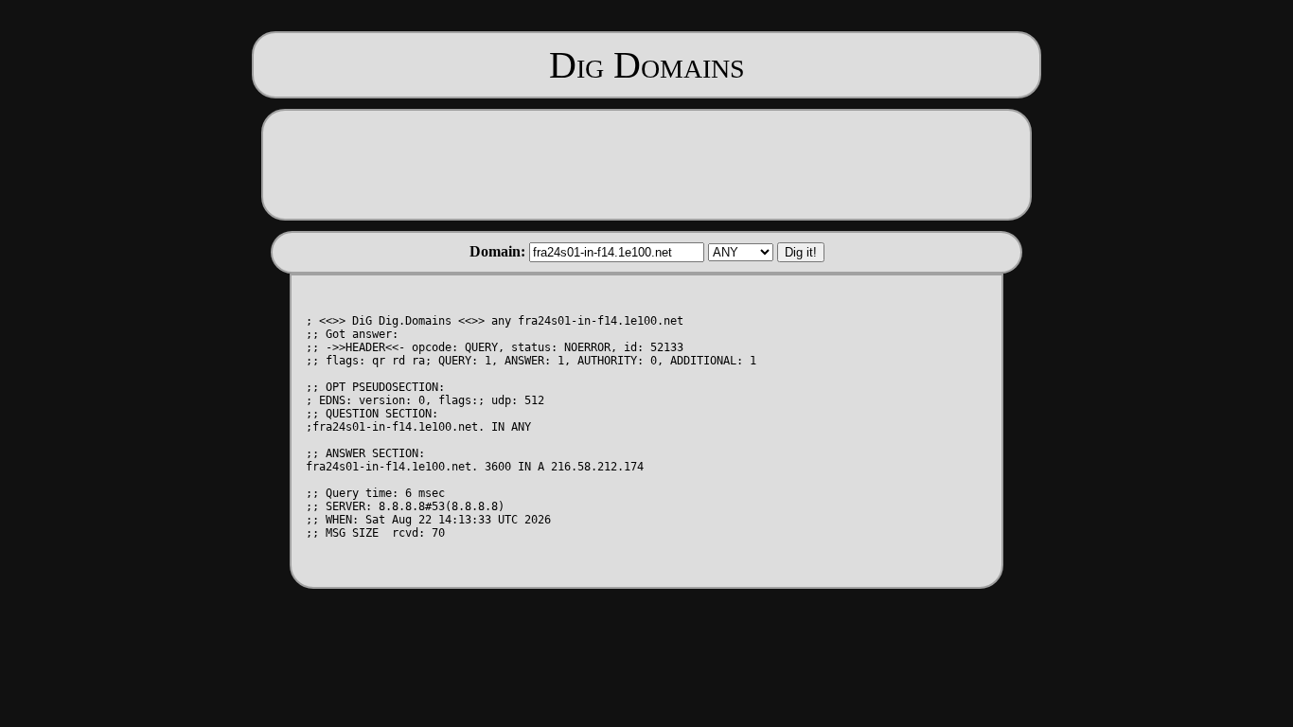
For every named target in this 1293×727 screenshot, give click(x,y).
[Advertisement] (646, 162)
